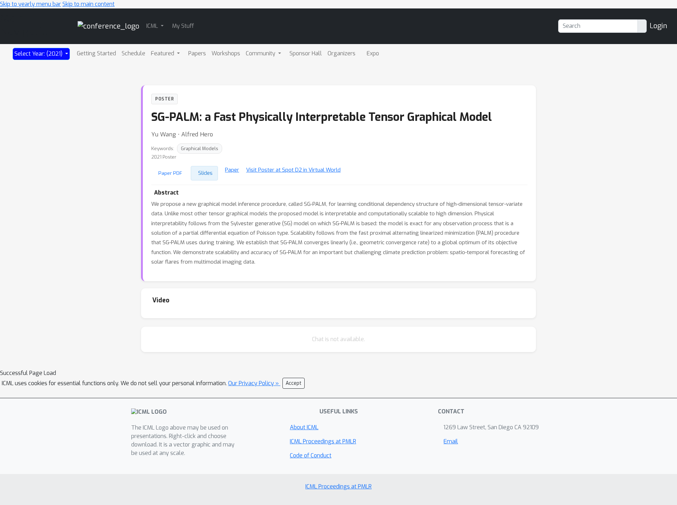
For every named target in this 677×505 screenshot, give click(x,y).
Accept (293, 383)
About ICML (304, 427)
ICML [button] (152, 26)
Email (451, 441)
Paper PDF (170, 173)
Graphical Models (199, 149)
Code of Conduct (310, 455)
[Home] (108, 25)
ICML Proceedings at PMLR (323, 441)
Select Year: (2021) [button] (39, 53)
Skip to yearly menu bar (30, 4)
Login (658, 26)
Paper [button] (232, 169)
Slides (205, 173)
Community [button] (261, 53)
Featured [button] (163, 53)
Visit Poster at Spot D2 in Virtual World (293, 169)
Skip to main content (88, 4)
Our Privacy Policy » (254, 383)
